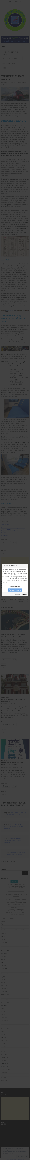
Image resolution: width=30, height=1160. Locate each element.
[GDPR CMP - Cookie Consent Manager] (23, 594)
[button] (15, 586)
